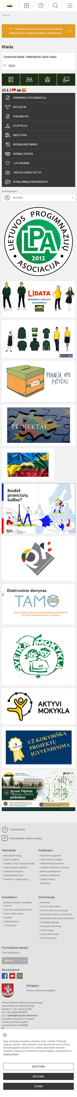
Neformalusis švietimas (52, 863)
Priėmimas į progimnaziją (29, 97)
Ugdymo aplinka (11, 859)
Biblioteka (20, 135)
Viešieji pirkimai (11, 921)
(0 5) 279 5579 (19, 1012)
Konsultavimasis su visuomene (56, 914)
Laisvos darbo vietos (27, 172)
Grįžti (12, 65)
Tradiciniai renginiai (13, 871)
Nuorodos (45, 902)
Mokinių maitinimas (25, 144)
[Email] (20, 976)
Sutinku (38, 1086)
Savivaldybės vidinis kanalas (25, 838)
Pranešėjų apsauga (49, 922)
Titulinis (6, 15)
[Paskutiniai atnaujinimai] (41, 5)
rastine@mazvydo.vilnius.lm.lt (22, 1015)
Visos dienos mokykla (51, 859)
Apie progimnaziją (12, 855)
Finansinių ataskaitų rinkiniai (18, 909)
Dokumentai (20, 116)
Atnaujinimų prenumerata (30, 181)
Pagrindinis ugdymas (50, 855)
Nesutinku (38, 1076)
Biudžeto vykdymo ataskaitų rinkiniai (18, 904)
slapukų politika (10, 1054)
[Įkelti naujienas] (27, 5)
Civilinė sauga (47, 930)
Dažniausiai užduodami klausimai (57, 918)
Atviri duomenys (48, 938)
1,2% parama (21, 163)
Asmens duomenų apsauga (54, 910)
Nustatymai (38, 1066)
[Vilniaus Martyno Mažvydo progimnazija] (9, 5)
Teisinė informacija (49, 934)
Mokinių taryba (23, 153)
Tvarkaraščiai (17, 829)
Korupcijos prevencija (50, 926)
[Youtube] (12, 976)
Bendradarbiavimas (13, 875)
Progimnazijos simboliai (15, 867)
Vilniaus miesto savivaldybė (40, 990)
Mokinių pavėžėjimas (50, 871)
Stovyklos (20, 125)
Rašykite (9, 960)
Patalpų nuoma (47, 879)
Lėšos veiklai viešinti (14, 913)
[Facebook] (5, 976)
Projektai (19, 107)
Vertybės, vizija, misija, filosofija (19, 863)
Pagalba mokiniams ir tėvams (54, 867)
